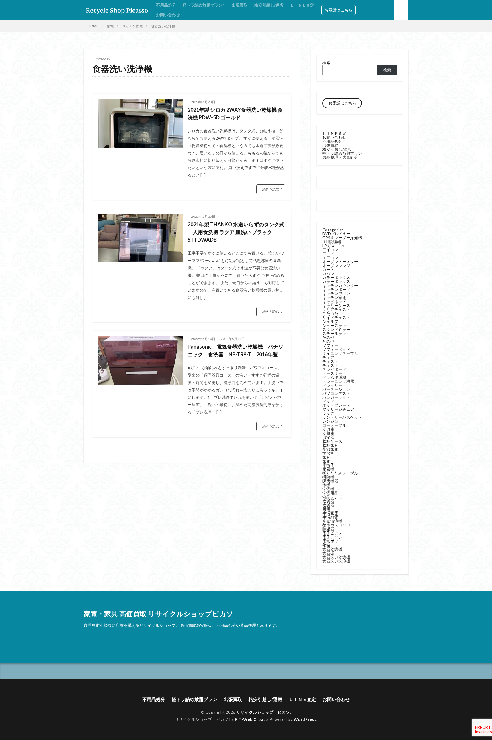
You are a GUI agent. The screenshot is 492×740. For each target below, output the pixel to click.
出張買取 (240, 5)
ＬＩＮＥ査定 (302, 5)
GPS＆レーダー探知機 (342, 237)
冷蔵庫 (328, 433)
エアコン (330, 257)
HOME (93, 26)
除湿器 (328, 528)
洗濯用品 (330, 493)
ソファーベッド (336, 349)
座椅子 (328, 465)
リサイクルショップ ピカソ (263, 712)
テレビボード (334, 369)
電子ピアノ (332, 532)
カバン (328, 273)
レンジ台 (330, 421)
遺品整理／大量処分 (340, 157)
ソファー (330, 345)
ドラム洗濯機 (334, 377)
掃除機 (328, 477)
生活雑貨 (330, 517)
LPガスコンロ (334, 245)
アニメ (328, 253)
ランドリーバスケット (342, 417)
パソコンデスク (336, 393)
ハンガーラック (336, 397)
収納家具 (330, 445)
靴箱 (326, 544)
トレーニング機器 (338, 381)
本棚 (326, 485)
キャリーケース (336, 305)
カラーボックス (336, 277)
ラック (328, 413)
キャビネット (334, 301)
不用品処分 (166, 5)
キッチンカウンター (340, 285)
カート (328, 269)
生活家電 (330, 513)
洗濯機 (328, 489)
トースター (332, 373)
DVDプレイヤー (336, 233)
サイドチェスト (336, 317)
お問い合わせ (168, 14)
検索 (326, 62)
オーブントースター (340, 261)
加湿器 (328, 437)
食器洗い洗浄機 (163, 26)
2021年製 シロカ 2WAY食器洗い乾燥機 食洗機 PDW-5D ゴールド (235, 114)
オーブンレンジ (336, 265)
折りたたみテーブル (340, 473)
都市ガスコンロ (336, 525)
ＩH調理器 (331, 241)
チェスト (330, 361)
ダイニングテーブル (340, 353)
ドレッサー (332, 385)
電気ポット (332, 540)
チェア (328, 357)
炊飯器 (328, 501)
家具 (326, 457)
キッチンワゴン (336, 293)
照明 (326, 509)
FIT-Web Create (251, 719)
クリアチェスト (336, 309)
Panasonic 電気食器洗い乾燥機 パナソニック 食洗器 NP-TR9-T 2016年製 (235, 350)
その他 (328, 337)
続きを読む (270, 189)
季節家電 (330, 449)
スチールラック (336, 333)
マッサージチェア (338, 409)
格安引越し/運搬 (269, 5)
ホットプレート (336, 405)
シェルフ (330, 321)
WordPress (305, 719)
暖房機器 (330, 481)
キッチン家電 (132, 26)
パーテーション (336, 389)
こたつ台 (330, 313)
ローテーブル (334, 425)
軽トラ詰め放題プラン (202, 5)
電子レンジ (332, 536)
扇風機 (328, 469)
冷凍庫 (328, 429)
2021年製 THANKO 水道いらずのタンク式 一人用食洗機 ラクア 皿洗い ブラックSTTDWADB (236, 232)
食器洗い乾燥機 (336, 556)
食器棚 (328, 552)
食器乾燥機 (332, 548)
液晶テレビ (332, 497)
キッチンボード (336, 289)
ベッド (328, 401)
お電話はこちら (338, 9)
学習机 (328, 453)
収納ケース (332, 441)
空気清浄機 (332, 521)
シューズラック (336, 325)
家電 (110, 26)
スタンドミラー (336, 329)
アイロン (330, 249)
